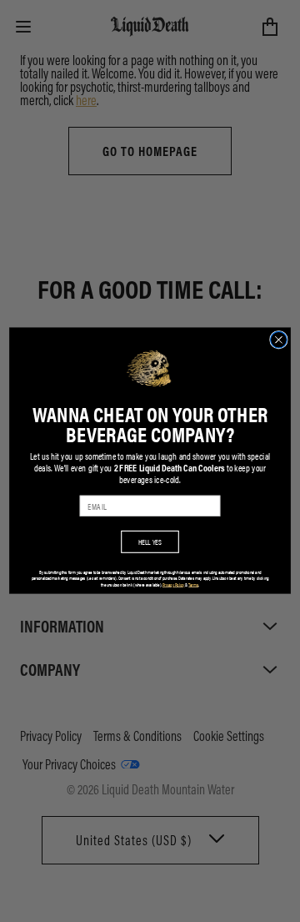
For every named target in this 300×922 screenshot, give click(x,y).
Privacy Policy (173, 585)
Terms (193, 585)
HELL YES (150, 542)
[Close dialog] (279, 340)
